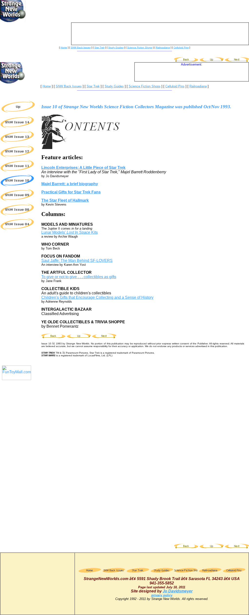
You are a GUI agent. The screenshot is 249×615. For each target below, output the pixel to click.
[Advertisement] (160, 34)
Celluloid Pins (181, 47)
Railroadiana (198, 86)
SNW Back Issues (69, 86)
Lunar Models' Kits (69, 232)
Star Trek (93, 86)
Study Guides (114, 86)
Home (64, 47)
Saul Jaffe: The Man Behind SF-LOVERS (77, 260)
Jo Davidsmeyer (178, 591)
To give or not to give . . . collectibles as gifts (78, 277)
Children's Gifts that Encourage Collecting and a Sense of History (97, 297)
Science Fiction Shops (144, 86)
